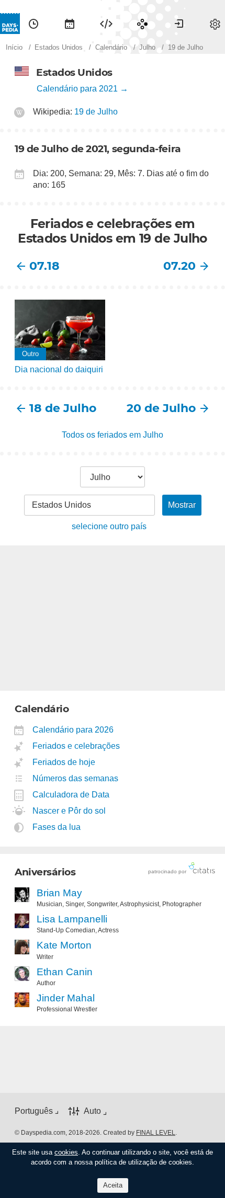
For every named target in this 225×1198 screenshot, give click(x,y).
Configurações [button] (215, 23)
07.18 (44, 266)
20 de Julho (161, 408)
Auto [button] (92, 1111)
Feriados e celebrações (76, 745)
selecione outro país (109, 526)
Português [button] (34, 1110)
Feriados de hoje (64, 762)
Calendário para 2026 (73, 729)
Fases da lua (57, 827)
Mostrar (182, 504)
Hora (33, 23)
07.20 (179, 266)
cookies (66, 1152)
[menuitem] (33, 23)
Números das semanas (75, 778)
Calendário (70, 23)
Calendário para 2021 (77, 88)
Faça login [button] (179, 23)
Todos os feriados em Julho (112, 434)
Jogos (142, 23)
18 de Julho (62, 408)
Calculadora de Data (71, 794)
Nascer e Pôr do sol (69, 810)
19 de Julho (96, 111)
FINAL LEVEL (155, 1132)
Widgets (106, 23)
